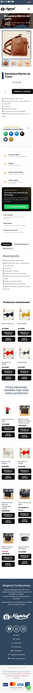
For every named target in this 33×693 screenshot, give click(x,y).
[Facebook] (1, 1)
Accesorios (12, 23)
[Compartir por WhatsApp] (5, 134)
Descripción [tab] (6, 244)
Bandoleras (20, 23)
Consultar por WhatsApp (18, 207)
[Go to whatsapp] (28, 687)
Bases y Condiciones (24, 674)
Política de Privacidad (13, 676)
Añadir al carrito (22, 91)
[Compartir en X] (22, 134)
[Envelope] (8, 1)
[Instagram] (6, 1)
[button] (28, 8)
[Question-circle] (11, 1)
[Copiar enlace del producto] (11, 139)
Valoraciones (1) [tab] (8, 248)
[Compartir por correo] (5, 139)
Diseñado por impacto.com (16, 668)
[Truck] (13, 1)
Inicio (6, 23)
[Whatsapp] (4, 1)
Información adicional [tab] (21, 244)
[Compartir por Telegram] (16, 134)
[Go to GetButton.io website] (29, 691)
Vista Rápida (8, 339)
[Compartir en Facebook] (11, 134)
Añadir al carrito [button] (8, 333)
